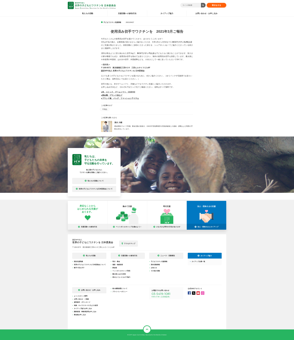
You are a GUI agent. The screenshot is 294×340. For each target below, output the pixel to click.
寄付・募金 (116, 261)
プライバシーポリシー (119, 291)
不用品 (104, 109)
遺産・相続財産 (117, 264)
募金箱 (114, 268)
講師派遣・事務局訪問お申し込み (85, 311)
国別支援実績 (78, 261)
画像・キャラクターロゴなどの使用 (86, 305)
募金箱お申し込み (80, 315)
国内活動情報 (155, 264)
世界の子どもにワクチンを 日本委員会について (90, 264)
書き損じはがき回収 (119, 274)
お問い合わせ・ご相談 (81, 299)
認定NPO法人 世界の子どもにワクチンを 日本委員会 (92, 5)
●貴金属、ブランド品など (111, 95)
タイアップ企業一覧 (198, 261)
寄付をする (216, 5)
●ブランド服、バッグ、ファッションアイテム (120, 98)
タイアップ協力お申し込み (83, 308)
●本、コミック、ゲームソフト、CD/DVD (118, 92)
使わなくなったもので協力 (121, 277)
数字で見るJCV (79, 268)
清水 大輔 (118, 122)
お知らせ (154, 268)
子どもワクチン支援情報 (112, 22)
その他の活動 (155, 271)
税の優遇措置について (119, 288)
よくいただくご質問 (80, 296)
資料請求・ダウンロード (82, 302)
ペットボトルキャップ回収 (121, 271)
